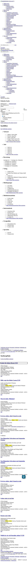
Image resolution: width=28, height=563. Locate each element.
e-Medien (10, 188)
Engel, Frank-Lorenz (12, 139)
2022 (9, 151)
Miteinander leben (12, 215)
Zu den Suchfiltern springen (7, 359)
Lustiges (10, 217)
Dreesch (9, 225)
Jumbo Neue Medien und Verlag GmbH (17, 173)
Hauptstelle (10, 224)
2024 (9, 148)
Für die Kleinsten (12, 214)
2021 (9, 153)
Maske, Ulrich (11, 134)
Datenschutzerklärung (5, 560)
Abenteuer (10, 211)
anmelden (3, 47)
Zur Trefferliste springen (6, 129)
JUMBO (10, 178)
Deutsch (9, 234)
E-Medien (5, 119)
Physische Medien (7, 117)
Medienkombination (12, 190)
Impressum (13, 560)
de (8, 232)
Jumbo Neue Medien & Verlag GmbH (16, 177)
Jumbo (9, 171)
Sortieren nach (4, 350)
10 (8, 351)
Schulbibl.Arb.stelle (12, 191)
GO (15, 45)
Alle (4, 116)
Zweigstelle (3, 109)
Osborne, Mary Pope (12, 140)
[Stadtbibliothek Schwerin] (7, 1)
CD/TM (9, 204)
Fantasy (9, 212)
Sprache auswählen (5, 49)
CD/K (9, 198)
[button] (25, 109)
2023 (9, 150)
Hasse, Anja (10, 137)
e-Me (9, 202)
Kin (8, 199)
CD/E (9, 201)
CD (8, 185)
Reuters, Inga (11, 136)
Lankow (10, 226)
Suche (2, 106)
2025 (9, 147)
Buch (9, 187)
